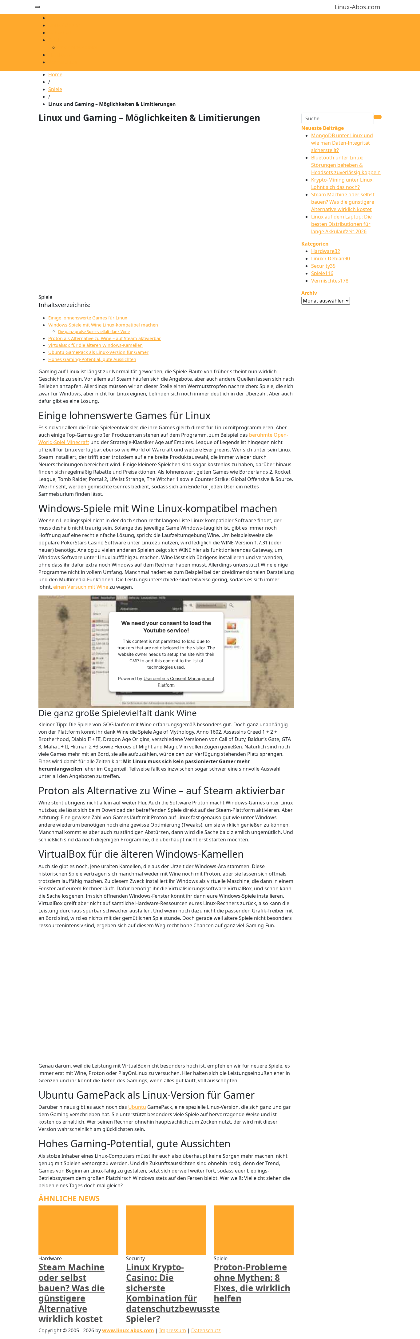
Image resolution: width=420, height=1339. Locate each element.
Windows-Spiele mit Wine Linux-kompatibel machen (103, 325)
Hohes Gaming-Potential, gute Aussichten (92, 359)
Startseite (59, 17)
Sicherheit (60, 32)
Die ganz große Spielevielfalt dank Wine (94, 331)
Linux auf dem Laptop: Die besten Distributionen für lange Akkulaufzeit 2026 (341, 224)
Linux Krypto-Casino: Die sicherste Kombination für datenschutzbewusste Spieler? (173, 1293)
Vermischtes (62, 62)
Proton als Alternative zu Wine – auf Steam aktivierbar (104, 338)
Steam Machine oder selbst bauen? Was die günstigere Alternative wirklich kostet (71, 1293)
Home (55, 74)
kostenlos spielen (78, 47)
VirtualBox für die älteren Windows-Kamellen (95, 345)
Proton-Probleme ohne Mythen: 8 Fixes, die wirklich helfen (252, 1282)
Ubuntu (137, 1107)
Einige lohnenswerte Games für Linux (87, 318)
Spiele (55, 40)
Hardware (60, 54)
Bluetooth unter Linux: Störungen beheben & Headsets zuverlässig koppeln (346, 165)
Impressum (172, 1330)
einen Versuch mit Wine (80, 586)
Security (323, 266)
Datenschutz (206, 1330)
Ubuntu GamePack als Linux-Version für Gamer (98, 352)
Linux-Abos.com (357, 7)
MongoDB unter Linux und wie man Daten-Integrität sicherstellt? (342, 143)
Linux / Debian (64, 25)
